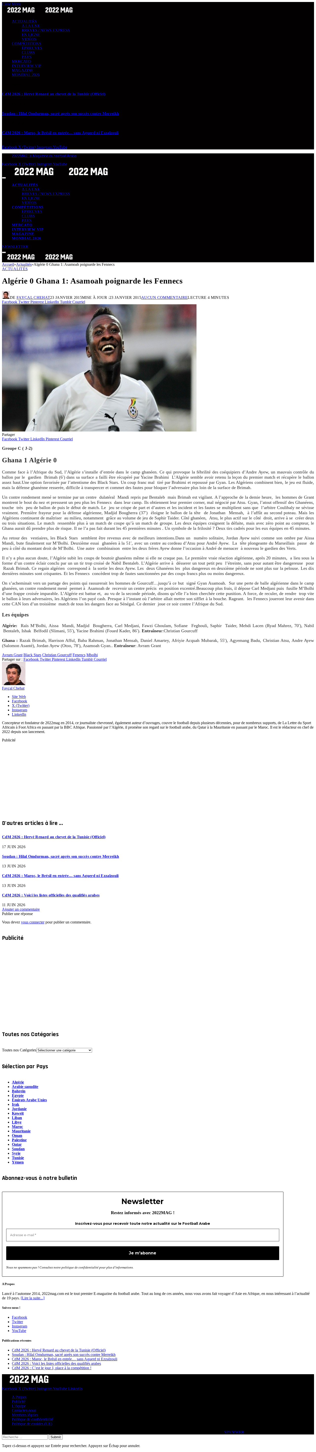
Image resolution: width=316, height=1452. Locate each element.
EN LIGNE (31, 35)
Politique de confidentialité (32, 1419)
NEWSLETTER (15, 247)
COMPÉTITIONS (26, 43)
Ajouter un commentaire (21, 909)
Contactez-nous (24, 1410)
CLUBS (28, 52)
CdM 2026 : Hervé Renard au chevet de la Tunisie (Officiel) (54, 94)
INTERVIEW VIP (26, 66)
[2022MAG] (61, 176)
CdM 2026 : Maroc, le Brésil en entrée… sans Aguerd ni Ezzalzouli (60, 133)
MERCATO (21, 61)
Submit (56, 1437)
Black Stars (32, 655)
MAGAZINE (22, 70)
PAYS (27, 57)
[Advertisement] (150, 777)
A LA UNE (31, 26)
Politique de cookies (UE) (32, 1424)
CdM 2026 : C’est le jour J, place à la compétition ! (51, 1368)
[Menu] (4, 178)
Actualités (15, 269)
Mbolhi (92, 655)
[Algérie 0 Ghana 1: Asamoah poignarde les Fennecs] (99, 430)
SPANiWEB (234, 1432)
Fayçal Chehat (33, 297)
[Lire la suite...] (32, 1298)
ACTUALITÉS (24, 21)
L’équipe (19, 1406)
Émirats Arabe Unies (29, 1100)
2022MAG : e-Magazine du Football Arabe (44, 156)
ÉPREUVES (32, 48)
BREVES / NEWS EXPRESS (46, 30)
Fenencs (79, 655)
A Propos (19, 1397)
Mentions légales (25, 1415)
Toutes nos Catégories (19, 1050)
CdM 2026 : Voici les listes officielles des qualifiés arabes (50, 895)
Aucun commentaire (164, 297)
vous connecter (32, 922)
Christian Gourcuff (57, 655)
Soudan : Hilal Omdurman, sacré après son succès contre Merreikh (60, 113)
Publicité (18, 1401)
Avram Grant (12, 655)
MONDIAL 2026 (26, 75)
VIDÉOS (29, 39)
